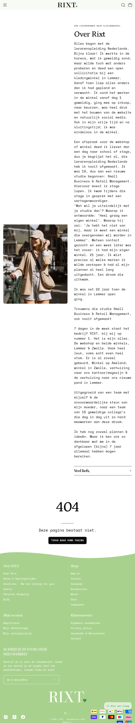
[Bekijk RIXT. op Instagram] (5, 717)
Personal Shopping (15, 594)
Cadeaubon (77, 604)
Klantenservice (81, 615)
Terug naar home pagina (67, 540)
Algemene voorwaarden (85, 623)
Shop (74, 566)
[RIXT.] (67, 5)
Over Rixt (10, 573)
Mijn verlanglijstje (17, 633)
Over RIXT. (11, 566)
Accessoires (79, 589)
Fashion (76, 579)
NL (65, 713)
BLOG (6, 599)
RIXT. (62, 719)
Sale (74, 599)
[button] (123, 5)
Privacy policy (81, 628)
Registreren (11, 623)
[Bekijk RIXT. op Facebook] (23, 717)
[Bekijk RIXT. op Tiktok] (14, 717)
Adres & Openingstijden (19, 579)
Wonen (74, 594)
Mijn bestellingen (15, 628)
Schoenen (77, 584)
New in (75, 573)
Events (7, 589)
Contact (76, 638)
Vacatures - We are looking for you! (29, 584)
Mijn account (13, 615)
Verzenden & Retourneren (88, 633)
